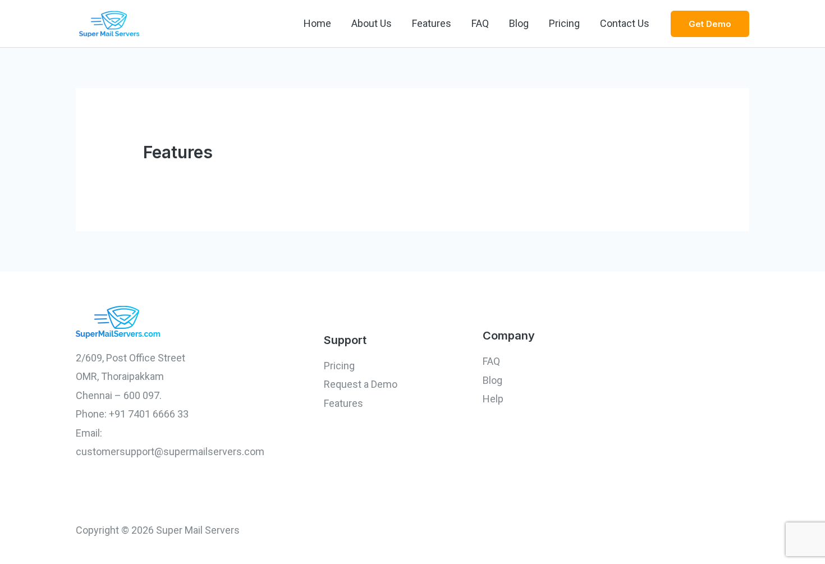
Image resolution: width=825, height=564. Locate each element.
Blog (519, 23)
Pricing (564, 23)
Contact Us (624, 23)
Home (317, 23)
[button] (710, 24)
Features (431, 23)
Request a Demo (360, 384)
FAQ (480, 23)
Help (493, 399)
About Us (371, 23)
